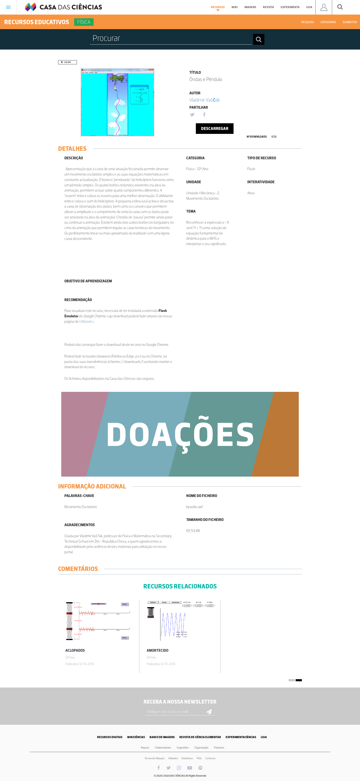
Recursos (218, 7)
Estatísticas (187, 758)
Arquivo (145, 747)
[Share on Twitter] (192, 115)
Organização (201, 747)
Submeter (350, 22)
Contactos (210, 758)
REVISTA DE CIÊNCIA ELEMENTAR (200, 737)
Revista (268, 7)
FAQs (199, 758)
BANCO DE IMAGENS (162, 737)
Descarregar (214, 128)
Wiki (234, 7)
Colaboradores (163, 747)
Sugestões (183, 747)
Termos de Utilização (155, 758)
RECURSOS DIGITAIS (109, 737)
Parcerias (219, 747)
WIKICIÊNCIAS (136, 737)
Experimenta (290, 7)
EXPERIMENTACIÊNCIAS (241, 737)
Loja (309, 7)
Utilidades (86, 321)
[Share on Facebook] (204, 115)
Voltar (67, 62)
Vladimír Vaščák (204, 100)
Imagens (250, 7)
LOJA (264, 737)
